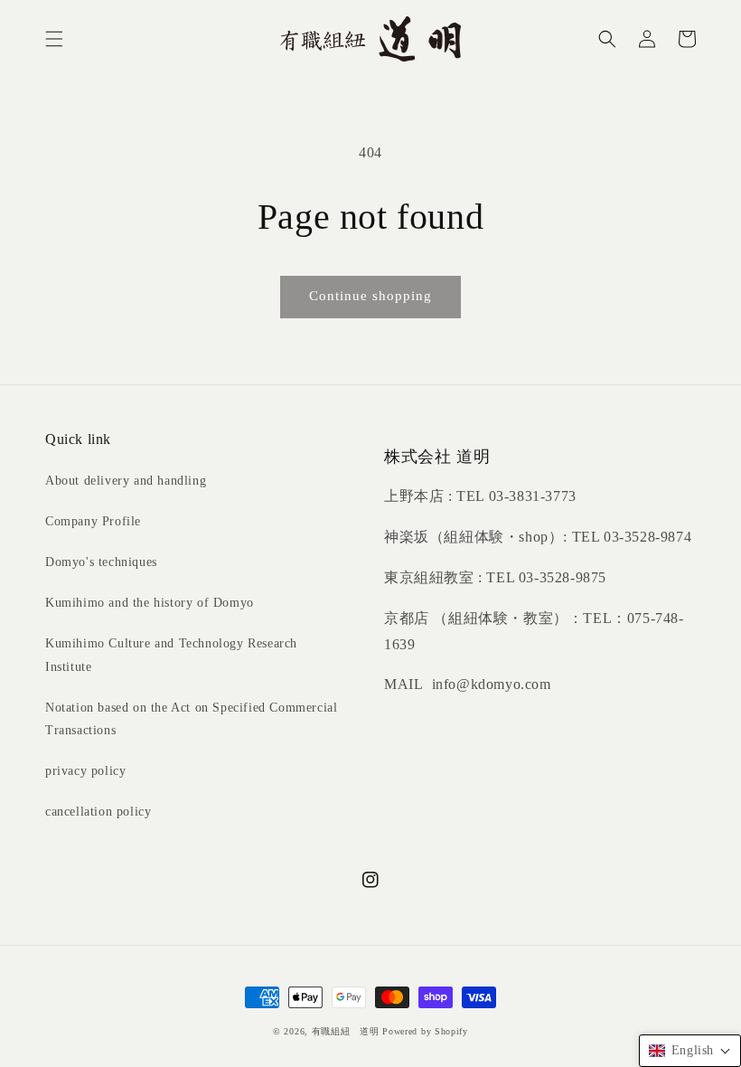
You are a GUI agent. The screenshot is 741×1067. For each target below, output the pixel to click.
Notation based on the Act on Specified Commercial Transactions (191, 719)
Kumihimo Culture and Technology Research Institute (171, 655)
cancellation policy (98, 811)
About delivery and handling (125, 480)
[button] (54, 39)
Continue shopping (370, 295)
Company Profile (93, 521)
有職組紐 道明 (346, 1031)
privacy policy (85, 771)
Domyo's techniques (101, 562)
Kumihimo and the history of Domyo (149, 602)
